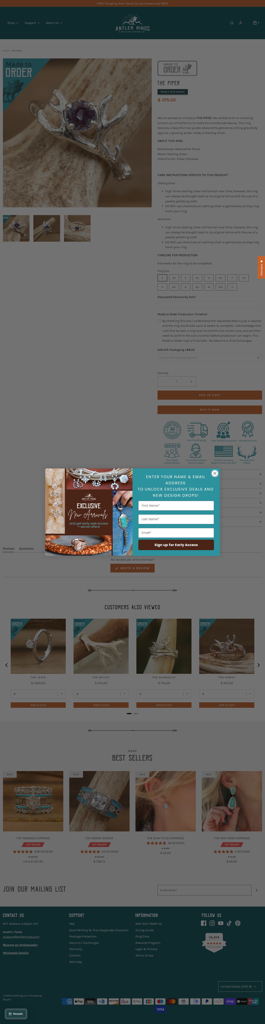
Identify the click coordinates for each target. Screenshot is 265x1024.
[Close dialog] (214, 473)
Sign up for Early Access (176, 544)
